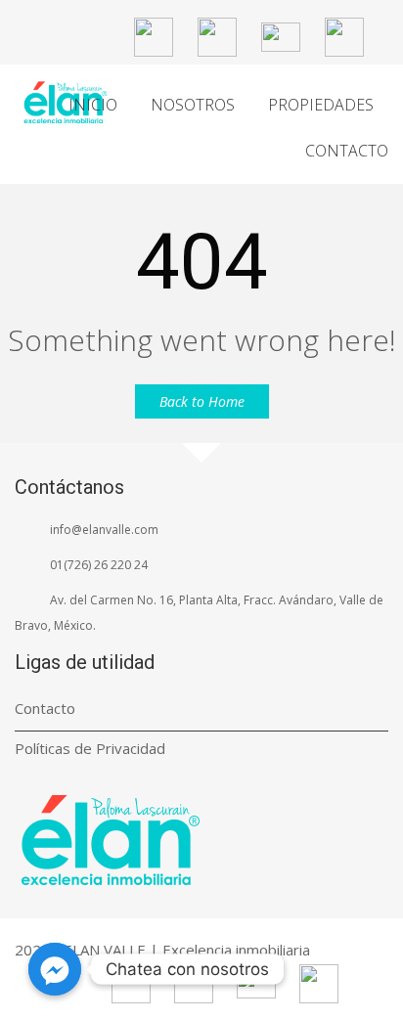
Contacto (45, 708)
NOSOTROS (193, 104)
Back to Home (202, 401)
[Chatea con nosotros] (54, 969)
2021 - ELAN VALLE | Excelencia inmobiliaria (162, 949)
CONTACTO (346, 150)
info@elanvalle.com (104, 529)
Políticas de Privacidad (90, 748)
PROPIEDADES (321, 104)
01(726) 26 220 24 (99, 564)
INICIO (92, 104)
